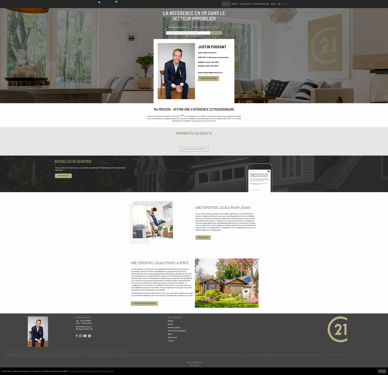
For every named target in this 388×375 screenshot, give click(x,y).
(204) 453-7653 (212, 62)
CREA (80, 354)
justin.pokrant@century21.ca (210, 73)
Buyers (170, 321)
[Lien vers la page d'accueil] (107, 4)
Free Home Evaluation (177, 331)
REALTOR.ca (266, 354)
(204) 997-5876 (211, 66)
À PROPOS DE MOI (261, 4)
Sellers (170, 324)
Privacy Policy (198, 362)
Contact (171, 341)
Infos (235, 5)
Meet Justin (172, 337)
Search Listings (174, 328)
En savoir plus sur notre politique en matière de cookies (91, 371)
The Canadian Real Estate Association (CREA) (187, 354)
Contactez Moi (209, 78)
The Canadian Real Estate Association (304, 354)
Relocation (245, 4)
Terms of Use (189, 362)
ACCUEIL (225, 4)
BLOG (273, 4)
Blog (170, 334)
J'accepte (382, 371)
